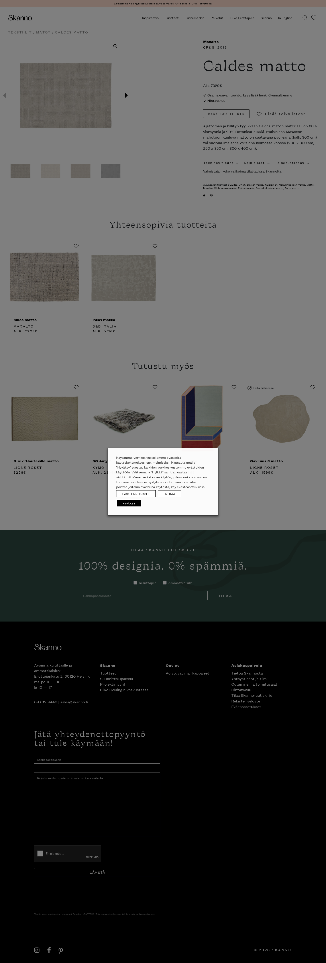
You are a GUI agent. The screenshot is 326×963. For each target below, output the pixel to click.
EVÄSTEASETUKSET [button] (136, 494)
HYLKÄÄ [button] (169, 494)
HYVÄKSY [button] (128, 503)
